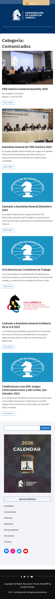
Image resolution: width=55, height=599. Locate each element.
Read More (8, 103)
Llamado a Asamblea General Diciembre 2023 (27, 208)
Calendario (9, 506)
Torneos (8, 541)
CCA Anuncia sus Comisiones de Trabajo (26, 269)
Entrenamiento (11, 529)
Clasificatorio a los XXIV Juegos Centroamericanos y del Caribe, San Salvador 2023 (24, 390)
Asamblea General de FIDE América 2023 (27, 147)
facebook (22, 576)
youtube (32, 576)
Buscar (45, 428)
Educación (8, 523)
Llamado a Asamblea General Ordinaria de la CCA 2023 (26, 325)
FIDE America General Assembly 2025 (25, 89)
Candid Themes (27, 587)
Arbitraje (8, 517)
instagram (28, 576)
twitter (24, 576)
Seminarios (9, 535)
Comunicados (10, 512)
